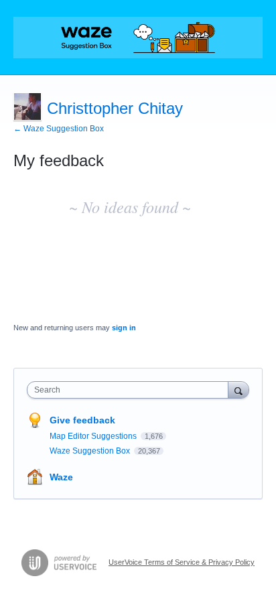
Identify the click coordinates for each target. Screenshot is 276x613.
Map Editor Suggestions (94, 436)
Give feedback (82, 420)
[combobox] (130, 390)
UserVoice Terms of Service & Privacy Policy (182, 562)
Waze (61, 477)
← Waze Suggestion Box (58, 128)
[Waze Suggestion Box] (138, 37)
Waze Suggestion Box (91, 451)
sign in (124, 328)
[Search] (238, 389)
